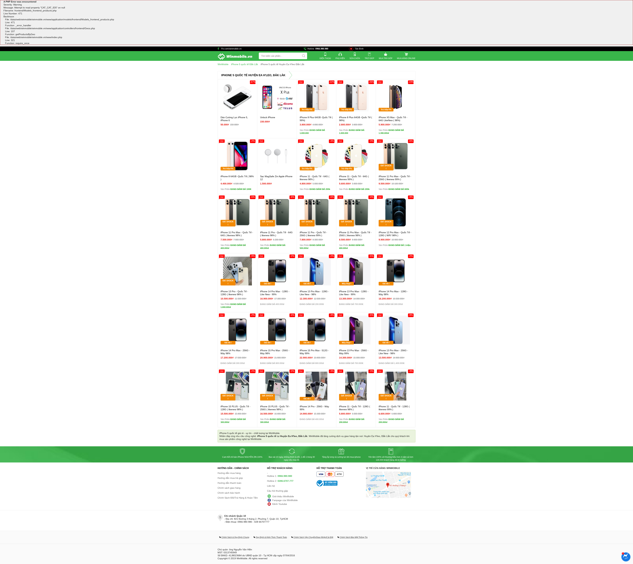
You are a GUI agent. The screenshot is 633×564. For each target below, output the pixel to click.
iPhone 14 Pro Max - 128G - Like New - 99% (274, 293)
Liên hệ (271, 486)
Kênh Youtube (279, 504)
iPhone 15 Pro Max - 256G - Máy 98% (274, 352)
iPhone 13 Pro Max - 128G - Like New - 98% (314, 293)
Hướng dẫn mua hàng (229, 473)
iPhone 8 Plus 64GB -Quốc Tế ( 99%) (316, 119)
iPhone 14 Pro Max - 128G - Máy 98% (393, 293)
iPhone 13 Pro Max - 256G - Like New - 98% (393, 352)
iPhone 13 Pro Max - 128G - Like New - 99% (353, 293)
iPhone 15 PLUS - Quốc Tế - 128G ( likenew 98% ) (235, 408)
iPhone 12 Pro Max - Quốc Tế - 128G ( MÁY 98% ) (395, 234)
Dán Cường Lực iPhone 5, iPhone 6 (234, 119)
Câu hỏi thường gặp (277, 491)
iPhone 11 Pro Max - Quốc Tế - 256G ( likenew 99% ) (395, 178)
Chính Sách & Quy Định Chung (235, 537)
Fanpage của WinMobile (285, 500)
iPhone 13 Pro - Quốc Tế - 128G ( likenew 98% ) (234, 293)
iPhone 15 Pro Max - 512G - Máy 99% (314, 352)
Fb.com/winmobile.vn (231, 48)
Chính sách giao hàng (229, 488)
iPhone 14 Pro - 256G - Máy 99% (314, 408)
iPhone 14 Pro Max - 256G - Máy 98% (235, 352)
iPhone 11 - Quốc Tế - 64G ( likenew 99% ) (354, 178)
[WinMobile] (235, 56)
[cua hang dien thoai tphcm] (388, 497)
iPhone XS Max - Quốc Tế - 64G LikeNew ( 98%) (393, 119)
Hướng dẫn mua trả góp (230, 478)
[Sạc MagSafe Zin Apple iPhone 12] (277, 156)
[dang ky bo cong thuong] (341, 483)
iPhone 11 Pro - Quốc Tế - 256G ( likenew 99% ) (313, 234)
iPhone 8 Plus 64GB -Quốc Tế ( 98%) (355, 119)
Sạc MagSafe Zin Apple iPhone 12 (276, 178)
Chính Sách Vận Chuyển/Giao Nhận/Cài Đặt (313, 537)
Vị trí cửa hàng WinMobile (383, 468)
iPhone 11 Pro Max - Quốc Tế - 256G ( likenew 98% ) (355, 234)
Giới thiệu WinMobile (283, 496)
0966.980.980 (321, 48)
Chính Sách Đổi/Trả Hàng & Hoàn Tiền (238, 497)
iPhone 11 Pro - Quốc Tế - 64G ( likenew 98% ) (276, 234)
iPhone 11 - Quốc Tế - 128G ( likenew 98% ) (354, 408)
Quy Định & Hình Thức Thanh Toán (271, 537)
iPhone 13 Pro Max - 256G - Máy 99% (353, 352)
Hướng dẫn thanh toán (229, 483)
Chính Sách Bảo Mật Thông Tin (354, 537)
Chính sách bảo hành (229, 492)
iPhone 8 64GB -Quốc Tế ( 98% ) (237, 178)
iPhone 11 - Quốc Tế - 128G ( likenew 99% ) (394, 408)
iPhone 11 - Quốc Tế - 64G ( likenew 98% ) (314, 178)
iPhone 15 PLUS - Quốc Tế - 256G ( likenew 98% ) (275, 408)
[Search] (303, 56)
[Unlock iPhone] (277, 97)
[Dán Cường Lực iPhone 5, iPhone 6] (237, 97)
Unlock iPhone (267, 117)
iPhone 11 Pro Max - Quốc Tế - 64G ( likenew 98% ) (237, 234)
